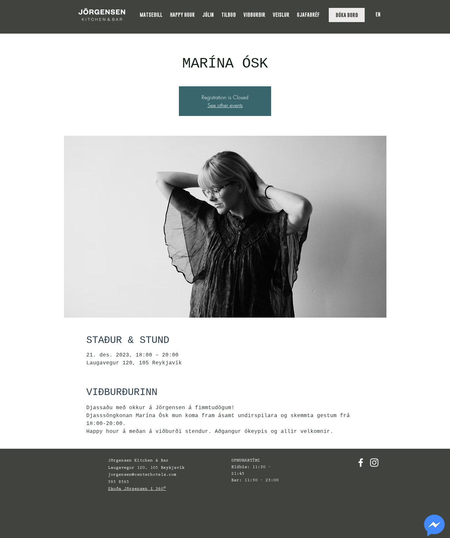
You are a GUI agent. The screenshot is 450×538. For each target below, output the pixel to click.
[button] (151, 15)
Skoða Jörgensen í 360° (137, 489)
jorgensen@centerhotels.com (142, 475)
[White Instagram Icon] (374, 462)
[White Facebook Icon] (360, 462)
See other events (225, 105)
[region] (434, 525)
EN (378, 14)
